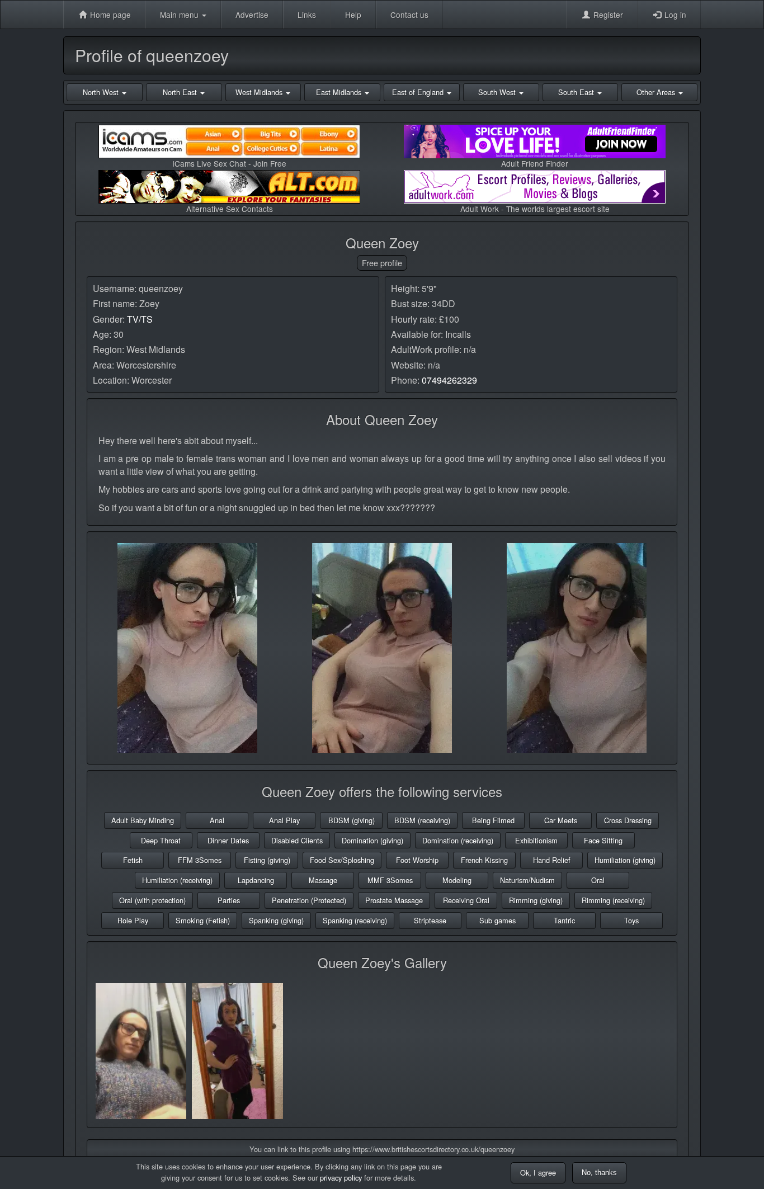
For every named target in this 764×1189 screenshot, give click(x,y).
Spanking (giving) (276, 920)
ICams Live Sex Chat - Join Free (229, 163)
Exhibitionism (536, 840)
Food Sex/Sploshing (342, 860)
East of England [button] (419, 92)
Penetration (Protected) (309, 900)
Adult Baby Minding (142, 820)
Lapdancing (256, 880)
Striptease (430, 920)
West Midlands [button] (260, 92)
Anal (217, 820)
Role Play (132, 920)
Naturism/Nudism (527, 880)
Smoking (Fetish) (203, 920)
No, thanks (599, 1172)
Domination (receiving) (457, 840)
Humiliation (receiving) (177, 880)
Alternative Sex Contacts (229, 208)
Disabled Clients (297, 840)
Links (307, 14)
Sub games (497, 920)
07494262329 (449, 380)
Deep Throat (161, 840)
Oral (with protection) (152, 900)
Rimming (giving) (536, 900)
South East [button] (577, 92)
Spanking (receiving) (355, 920)
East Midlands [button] (340, 92)
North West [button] (102, 92)
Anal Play (284, 820)
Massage (323, 880)
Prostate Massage (394, 900)
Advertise (251, 14)
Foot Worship (417, 860)
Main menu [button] (180, 14)
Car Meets (560, 820)
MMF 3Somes (390, 880)
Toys (631, 920)
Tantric (564, 920)
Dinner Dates (228, 840)
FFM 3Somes (199, 860)
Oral (598, 880)
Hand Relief (551, 860)
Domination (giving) (372, 840)
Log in (674, 14)
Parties (229, 900)
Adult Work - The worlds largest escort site (535, 208)
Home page (109, 14)
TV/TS (140, 319)
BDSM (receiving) (422, 820)
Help (353, 14)
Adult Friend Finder (534, 163)
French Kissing (484, 860)
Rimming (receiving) (613, 900)
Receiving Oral (466, 900)
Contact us (409, 14)
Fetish (133, 860)
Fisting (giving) (267, 860)
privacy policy (341, 1177)
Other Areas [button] (656, 92)
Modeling (456, 880)
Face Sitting (603, 840)
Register (607, 14)
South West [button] (498, 92)
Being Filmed (493, 820)
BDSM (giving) (351, 820)
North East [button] (181, 92)
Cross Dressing (628, 820)
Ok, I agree (538, 1172)
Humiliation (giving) (625, 860)
